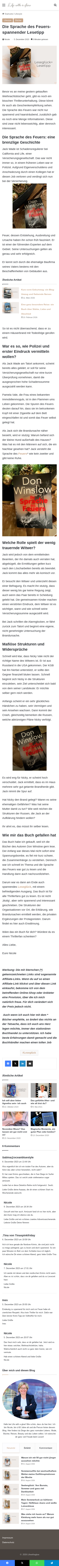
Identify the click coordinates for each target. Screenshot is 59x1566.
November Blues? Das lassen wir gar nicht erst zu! (14, 1132)
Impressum (7, 1538)
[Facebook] (8, 1064)
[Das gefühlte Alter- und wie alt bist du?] (44, 1090)
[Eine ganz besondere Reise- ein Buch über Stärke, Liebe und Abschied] (10, 307)
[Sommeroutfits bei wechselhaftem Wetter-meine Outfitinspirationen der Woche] (10, 1475)
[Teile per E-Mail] (30, 1064)
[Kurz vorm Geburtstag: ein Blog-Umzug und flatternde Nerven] (10, 293)
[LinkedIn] (23, 1064)
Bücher (18, 20)
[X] (15, 1064)
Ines (5, 1300)
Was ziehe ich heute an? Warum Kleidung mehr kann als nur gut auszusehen (37, 1517)
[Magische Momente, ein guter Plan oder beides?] (44, 1119)
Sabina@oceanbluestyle (18, 1157)
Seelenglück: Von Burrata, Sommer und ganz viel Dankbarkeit (34, 1488)
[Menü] (3, 6)
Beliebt (27, 1448)
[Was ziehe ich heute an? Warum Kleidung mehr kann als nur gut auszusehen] (10, 1518)
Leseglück (30, 1052)
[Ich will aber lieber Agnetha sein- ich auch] (15, 1090)
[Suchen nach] (55, 6)
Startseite (8, 14)
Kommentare (45, 1448)
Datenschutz (8, 1542)
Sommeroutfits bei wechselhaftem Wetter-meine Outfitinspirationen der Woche (38, 1474)
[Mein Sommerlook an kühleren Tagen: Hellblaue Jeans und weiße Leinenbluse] (10, 1503)
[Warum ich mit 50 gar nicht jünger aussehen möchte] (10, 1461)
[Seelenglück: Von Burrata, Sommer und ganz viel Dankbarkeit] (10, 1489)
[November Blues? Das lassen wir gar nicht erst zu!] (15, 1119)
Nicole (7, 39)
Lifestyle (18, 14)
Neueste (11, 1448)
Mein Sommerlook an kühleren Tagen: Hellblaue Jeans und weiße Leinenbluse (39, 1503)
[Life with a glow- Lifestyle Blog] (20, 5)
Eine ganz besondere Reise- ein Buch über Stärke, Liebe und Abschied (37, 309)
